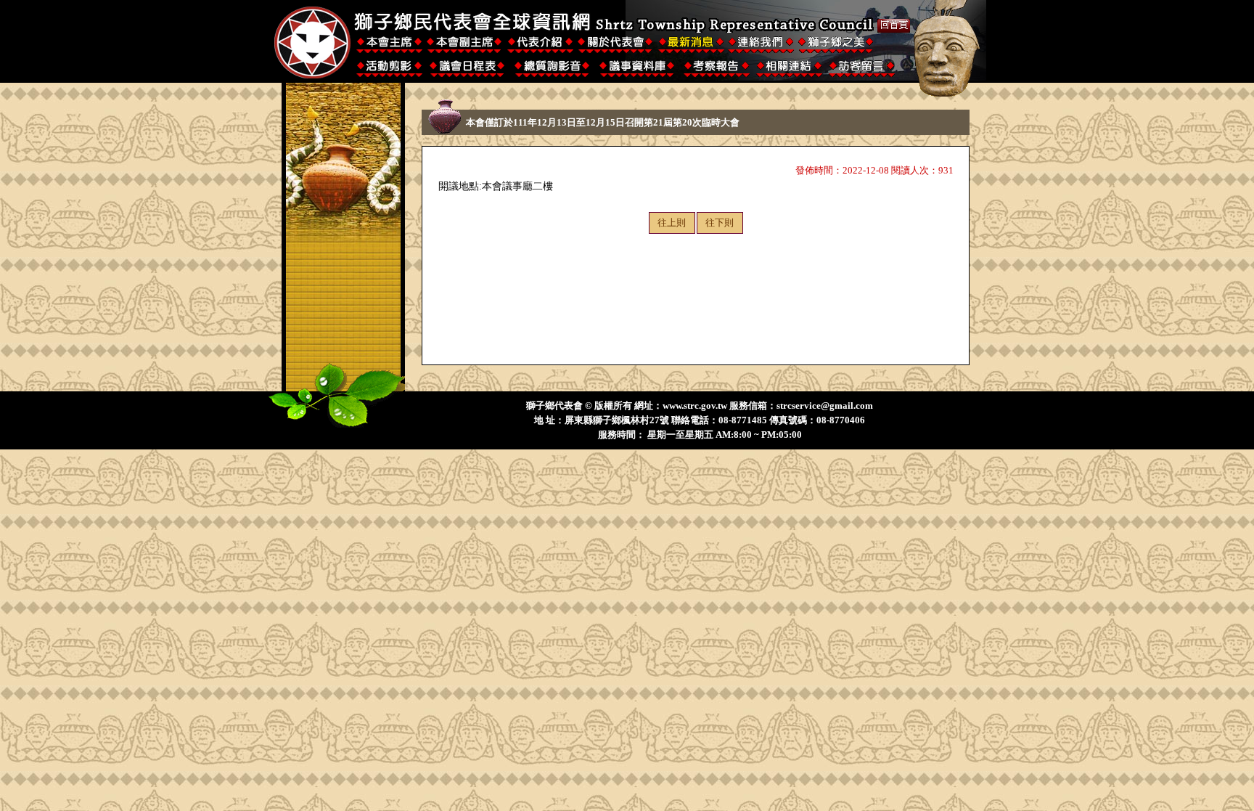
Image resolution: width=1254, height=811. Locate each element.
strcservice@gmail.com (824, 405)
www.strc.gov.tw (695, 405)
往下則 (719, 222)
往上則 (671, 222)
